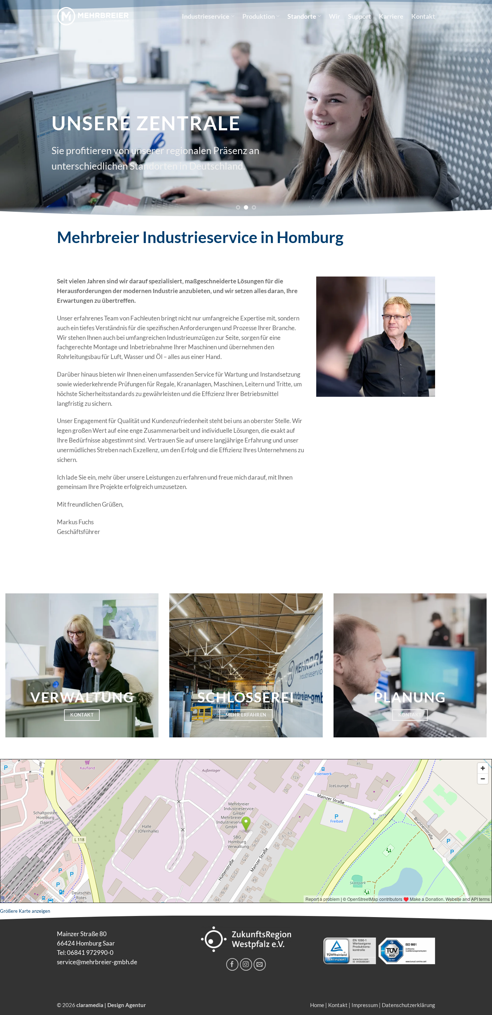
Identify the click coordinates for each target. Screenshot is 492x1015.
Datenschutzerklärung (408, 1005)
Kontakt (423, 16)
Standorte (301, 16)
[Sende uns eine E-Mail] (260, 964)
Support (359, 16)
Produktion (258, 16)
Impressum (365, 1005)
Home (317, 1005)
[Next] (472, 108)
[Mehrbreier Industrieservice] (93, 16)
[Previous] (19, 108)
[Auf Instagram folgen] (246, 964)
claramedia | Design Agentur (111, 1005)
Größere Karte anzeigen (25, 911)
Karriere (391, 16)
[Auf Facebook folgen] (232, 964)
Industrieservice (205, 16)
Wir (334, 16)
